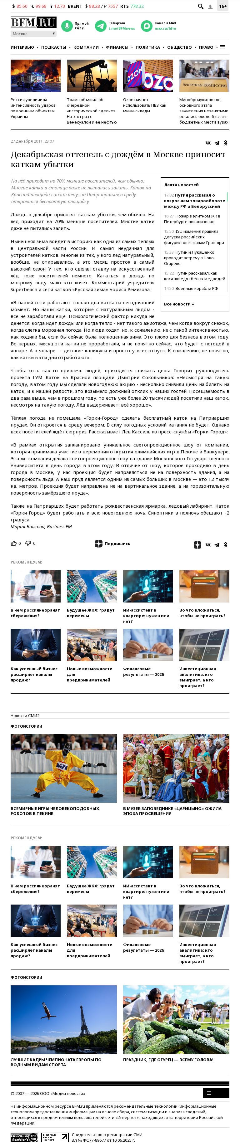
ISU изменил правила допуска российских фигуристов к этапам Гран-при (194, 236)
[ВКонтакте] (208, 143)
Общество (179, 47)
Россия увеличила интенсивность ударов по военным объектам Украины (33, 108)
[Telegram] (217, 143)
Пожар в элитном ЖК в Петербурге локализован (192, 218)
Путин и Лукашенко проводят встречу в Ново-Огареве (189, 257)
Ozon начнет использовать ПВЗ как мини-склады (144, 105)
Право (206, 47)
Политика (148, 47)
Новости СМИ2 (25, 715)
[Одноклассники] (225, 143)
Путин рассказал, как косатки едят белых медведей (194, 275)
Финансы (117, 47)
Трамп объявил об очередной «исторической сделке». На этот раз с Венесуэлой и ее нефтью (92, 111)
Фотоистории (26, 726)
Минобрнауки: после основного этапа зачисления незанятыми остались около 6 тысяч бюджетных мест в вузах (203, 111)
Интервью (22, 47)
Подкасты (53, 47)
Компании (86, 47)
